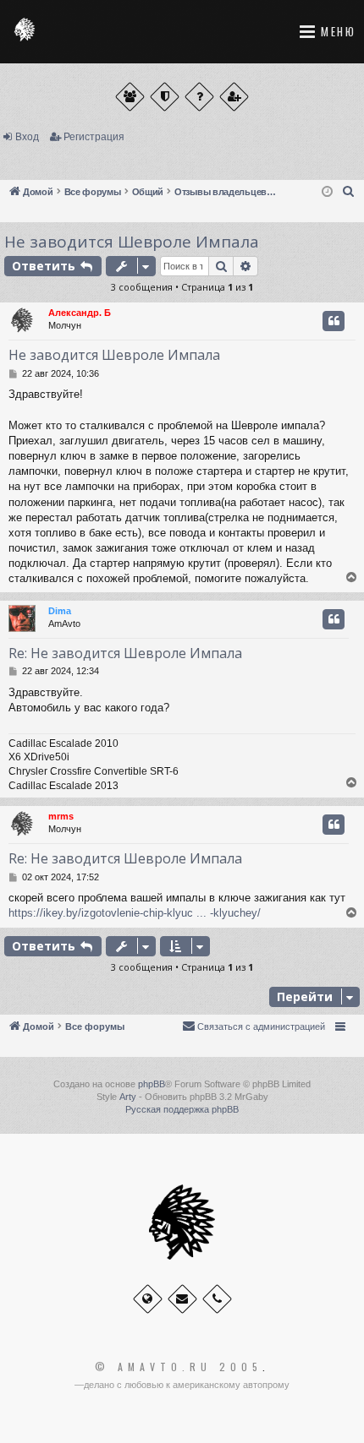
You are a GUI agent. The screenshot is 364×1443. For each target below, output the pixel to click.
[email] (182, 1299)
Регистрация (93, 137)
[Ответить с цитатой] (334, 321)
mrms (61, 816)
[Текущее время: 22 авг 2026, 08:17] (327, 192)
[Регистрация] (234, 96)
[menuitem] (348, 191)
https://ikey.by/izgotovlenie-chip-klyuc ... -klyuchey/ (134, 913)
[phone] (217, 1299)
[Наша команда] (164, 96)
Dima (59, 611)
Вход (27, 137)
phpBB (151, 1084)
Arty (127, 1097)
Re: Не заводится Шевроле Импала (125, 653)
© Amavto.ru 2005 (178, 1367)
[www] (147, 1299)
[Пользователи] (130, 96)
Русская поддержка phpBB (182, 1109)
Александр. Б (79, 313)
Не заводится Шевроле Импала (131, 242)
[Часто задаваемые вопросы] (199, 96)
